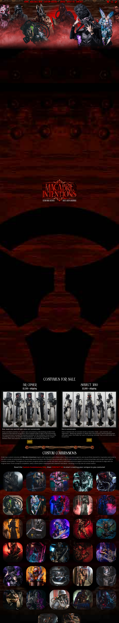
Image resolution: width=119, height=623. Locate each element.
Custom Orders (50, 1)
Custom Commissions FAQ (34, 467)
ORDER (30, 442)
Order (62, 1)
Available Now (36, 1)
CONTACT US (57, 467)
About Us (71, 1)
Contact (79, 1)
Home (26, 1)
